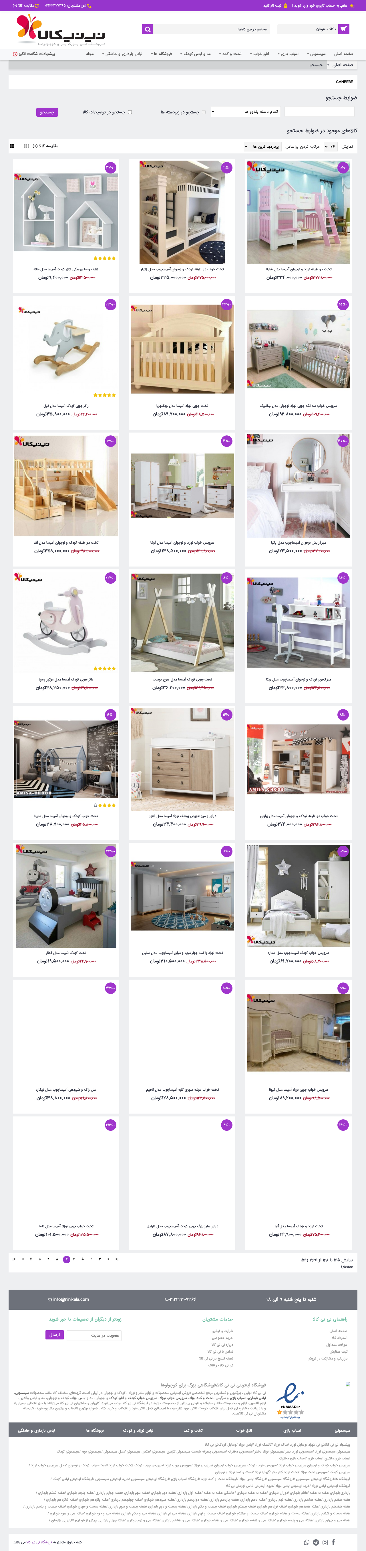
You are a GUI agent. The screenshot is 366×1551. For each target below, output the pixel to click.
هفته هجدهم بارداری (303, 1506)
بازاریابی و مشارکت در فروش (327, 1358)
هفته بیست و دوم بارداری (166, 1506)
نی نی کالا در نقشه (220, 1365)
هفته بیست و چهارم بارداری (86, 1506)
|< (117, 1259)
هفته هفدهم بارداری (334, 1506)
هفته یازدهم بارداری (223, 1499)
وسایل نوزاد (298, 1444)
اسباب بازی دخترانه (292, 1458)
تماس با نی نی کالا (220, 1351)
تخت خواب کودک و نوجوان (87, 1465)
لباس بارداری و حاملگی (36, 1430)
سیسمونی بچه (91, 1451)
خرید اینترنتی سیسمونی (112, 1479)
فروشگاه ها (95, 1430)
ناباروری (67, 1520)
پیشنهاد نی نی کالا (337, 1444)
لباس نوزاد (78, 1398)
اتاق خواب (244, 1430)
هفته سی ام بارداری (170, 1513)
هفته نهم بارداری (278, 1499)
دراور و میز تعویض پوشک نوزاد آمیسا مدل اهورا (182, 816)
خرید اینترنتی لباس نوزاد (292, 1486)
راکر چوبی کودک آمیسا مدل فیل (66, 406)
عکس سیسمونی (138, 1451)
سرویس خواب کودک (142, 1398)
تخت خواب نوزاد (120, 1465)
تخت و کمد (193, 1430)
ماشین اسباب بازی (321, 1458)
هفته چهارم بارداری (108, 1492)
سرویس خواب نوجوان (229, 1465)
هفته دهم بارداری (252, 1499)
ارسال (54, 1334)
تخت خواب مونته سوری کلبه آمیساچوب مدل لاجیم (182, 1089)
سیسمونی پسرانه (214, 1451)
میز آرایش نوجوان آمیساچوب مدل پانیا (298, 542)
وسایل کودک (227, 1444)
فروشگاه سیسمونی (281, 1479)
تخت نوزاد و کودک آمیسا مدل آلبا (299, 1226)
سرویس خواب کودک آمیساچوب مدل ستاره (298, 953)
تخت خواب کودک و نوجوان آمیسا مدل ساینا (66, 816)
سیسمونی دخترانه (240, 1451)
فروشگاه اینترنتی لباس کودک (73, 1479)
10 (40, 1259)
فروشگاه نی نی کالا (39, 1542)
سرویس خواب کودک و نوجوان (328, 1465)
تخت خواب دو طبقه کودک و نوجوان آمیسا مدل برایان (298, 816)
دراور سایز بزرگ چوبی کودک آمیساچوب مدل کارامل (182, 1226)
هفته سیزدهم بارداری (158, 1499)
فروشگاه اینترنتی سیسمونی (315, 1479)
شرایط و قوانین (222, 1331)
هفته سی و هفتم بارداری (218, 1520)
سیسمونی (22, 1393)
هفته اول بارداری (189, 1492)
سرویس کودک (340, 1472)
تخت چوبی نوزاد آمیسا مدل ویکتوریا (182, 406)
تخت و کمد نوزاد (201, 1398)
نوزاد (311, 1444)
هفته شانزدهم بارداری (61, 1499)
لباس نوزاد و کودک (138, 1430)
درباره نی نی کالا (222, 1344)
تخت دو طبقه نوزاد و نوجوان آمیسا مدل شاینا (298, 269)
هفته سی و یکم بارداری (137, 1513)
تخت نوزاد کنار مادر (285, 1472)
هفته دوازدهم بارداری (191, 1499)
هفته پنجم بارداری (80, 1492)
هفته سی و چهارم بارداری (331, 1520)
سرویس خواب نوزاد (173, 1398)
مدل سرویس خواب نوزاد (48, 1465)
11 (31, 1259)
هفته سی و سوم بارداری (66, 1513)
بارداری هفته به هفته (325, 1492)
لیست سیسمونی (188, 1451)
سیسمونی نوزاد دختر (269, 1451)
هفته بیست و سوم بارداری (126, 1506)
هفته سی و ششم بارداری (256, 1520)
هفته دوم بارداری (162, 1492)
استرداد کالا (339, 1338)
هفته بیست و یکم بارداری (205, 1506)
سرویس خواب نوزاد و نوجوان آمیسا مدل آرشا (182, 542)
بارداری (345, 1492)
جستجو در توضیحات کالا (105, 112)
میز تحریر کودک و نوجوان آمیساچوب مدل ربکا (298, 679)
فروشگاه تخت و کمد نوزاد (219, 1479)
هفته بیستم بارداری (240, 1506)
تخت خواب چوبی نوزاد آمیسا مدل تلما (66, 1226)
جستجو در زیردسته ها (180, 112)
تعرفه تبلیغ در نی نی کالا (216, 1358)
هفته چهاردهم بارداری (126, 1499)
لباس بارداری (257, 1398)
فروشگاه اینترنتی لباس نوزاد (331, 1486)
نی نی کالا (211, 1444)
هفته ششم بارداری (51, 1492)
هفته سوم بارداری (136, 1492)
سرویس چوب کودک (148, 1465)
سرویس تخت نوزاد (314, 1472)
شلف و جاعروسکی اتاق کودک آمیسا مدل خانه (65, 269)
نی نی (320, 1444)
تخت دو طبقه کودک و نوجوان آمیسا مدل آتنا (66, 542)
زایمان (55, 1520)
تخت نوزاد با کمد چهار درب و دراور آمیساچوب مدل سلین (182, 953)
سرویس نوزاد (203, 1465)
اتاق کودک (116, 1398)
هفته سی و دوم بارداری (102, 1513)
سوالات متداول (336, 1344)
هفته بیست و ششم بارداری (329, 1513)
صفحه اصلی (343, 65)
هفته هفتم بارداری (336, 1499)
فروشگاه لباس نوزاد (252, 1479)
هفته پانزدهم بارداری (93, 1499)
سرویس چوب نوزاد (178, 1465)
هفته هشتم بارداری (306, 1499)
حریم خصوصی (222, 1338)
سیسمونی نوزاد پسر (299, 1451)
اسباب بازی (238, 1398)
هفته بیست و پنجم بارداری (44, 1506)
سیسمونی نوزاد (325, 1451)
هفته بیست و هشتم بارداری (246, 1513)
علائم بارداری (299, 1492)
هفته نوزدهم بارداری (271, 1506)
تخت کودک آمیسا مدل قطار (66, 953)
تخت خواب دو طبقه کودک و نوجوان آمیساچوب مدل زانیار (182, 269)
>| (14, 1259)
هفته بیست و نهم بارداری (205, 1513)
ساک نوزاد (281, 1444)
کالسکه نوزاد (263, 1444)
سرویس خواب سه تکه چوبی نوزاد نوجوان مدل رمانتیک (298, 406)
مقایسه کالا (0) (45, 146)
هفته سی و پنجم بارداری (294, 1520)
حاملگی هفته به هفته (219, 1492)
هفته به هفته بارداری (252, 1492)
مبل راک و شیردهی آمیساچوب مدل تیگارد (66, 1089)
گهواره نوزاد (262, 1472)
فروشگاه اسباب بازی (185, 1479)
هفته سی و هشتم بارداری (179, 1520)
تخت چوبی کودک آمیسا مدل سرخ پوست (182, 679)
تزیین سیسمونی (163, 1451)
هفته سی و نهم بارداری (143, 1520)
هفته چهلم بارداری (111, 1520)
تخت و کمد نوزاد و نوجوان (234, 1472)
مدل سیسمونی (114, 1451)
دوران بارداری (278, 1492)
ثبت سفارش (338, 1351)
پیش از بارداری (85, 1520)
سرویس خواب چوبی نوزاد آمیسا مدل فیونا (298, 1089)
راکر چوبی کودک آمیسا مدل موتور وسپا (66, 679)
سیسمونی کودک (68, 1451)
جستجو (316, 65)
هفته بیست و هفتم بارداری (288, 1513)
